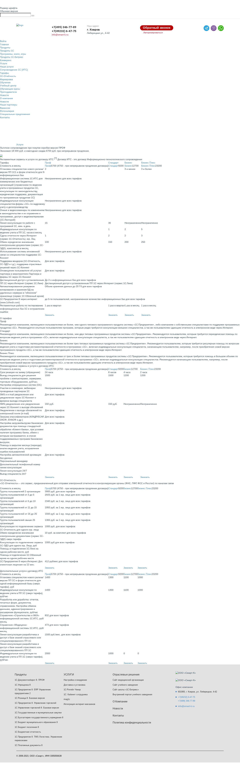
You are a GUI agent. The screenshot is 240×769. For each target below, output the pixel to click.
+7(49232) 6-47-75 (64, 31)
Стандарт (113, 162)
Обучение (5, 82)
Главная (4, 44)
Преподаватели (8, 92)
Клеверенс (5, 60)
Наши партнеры (8, 104)
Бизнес (128, 162)
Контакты (5, 117)
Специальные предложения (15, 114)
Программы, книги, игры (13, 54)
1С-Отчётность (8, 76)
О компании (6, 98)
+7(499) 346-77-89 (64, 27)
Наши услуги (7, 66)
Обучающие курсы (10, 89)
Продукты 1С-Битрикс (11, 57)
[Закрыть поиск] (33, 15)
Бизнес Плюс (148, 162)
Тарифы (4, 73)
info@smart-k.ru (60, 34)
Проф (48, 162)
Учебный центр (8, 85)
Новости (4, 95)
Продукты (5, 47)
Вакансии (5, 108)
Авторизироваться (153, 32)
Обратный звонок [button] (156, 27)
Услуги (3, 63)
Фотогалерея (7, 111)
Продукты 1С (7, 50)
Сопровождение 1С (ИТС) (14, 69)
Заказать (49, 315)
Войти (3, 41)
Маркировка (6, 79)
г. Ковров (93, 29)
